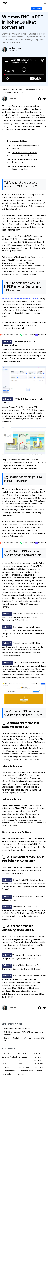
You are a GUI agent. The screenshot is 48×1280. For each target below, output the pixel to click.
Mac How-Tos (39, 1067)
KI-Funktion (38, 1053)
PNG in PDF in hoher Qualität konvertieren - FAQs (23, 167)
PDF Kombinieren (8, 1070)
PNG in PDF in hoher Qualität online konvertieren (26, 160)
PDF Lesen (38, 1070)
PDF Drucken (7, 1074)
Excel (20, 1064)
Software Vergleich (9, 1057)
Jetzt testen (36, 8)
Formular (37, 1057)
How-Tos (5, 1053)
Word (4, 1064)
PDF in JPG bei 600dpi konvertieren (18, 1028)
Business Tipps (8, 1067)
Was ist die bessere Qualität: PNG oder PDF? (25, 147)
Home (4, 90)
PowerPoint (38, 1064)
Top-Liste (22, 1053)
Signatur (5, 1060)
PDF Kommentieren (25, 1070)
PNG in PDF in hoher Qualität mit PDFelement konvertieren (24, 154)
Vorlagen (21, 1074)
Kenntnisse (22, 1057)
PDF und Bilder (16, 90)
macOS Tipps (23, 1067)
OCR (20, 1060)
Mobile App (38, 1060)
